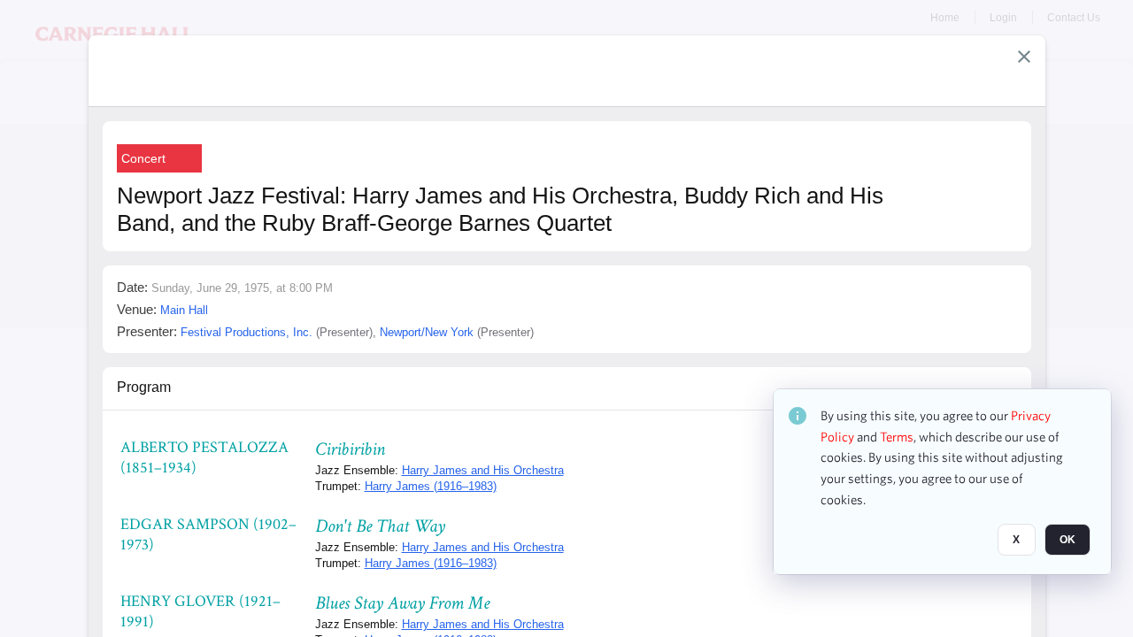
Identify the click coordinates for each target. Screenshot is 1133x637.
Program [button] (144, 387)
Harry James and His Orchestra (483, 470)
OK (1067, 540)
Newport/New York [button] (427, 332)
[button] (1024, 56)
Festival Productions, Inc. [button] (246, 332)
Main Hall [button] (184, 310)
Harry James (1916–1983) (431, 486)
